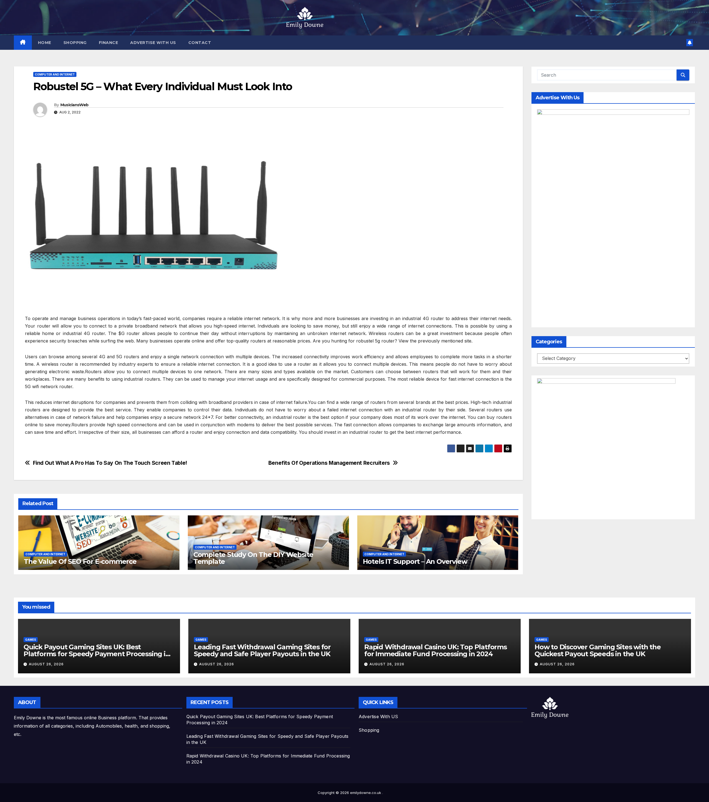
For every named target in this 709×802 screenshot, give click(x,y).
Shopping (75, 42)
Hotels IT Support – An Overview (415, 561)
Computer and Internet (55, 74)
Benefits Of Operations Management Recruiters (329, 463)
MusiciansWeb (74, 104)
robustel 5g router (375, 341)
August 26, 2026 (46, 664)
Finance (108, 42)
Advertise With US (153, 42)
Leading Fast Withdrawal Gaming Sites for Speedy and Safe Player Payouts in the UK (262, 650)
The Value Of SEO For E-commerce (80, 561)
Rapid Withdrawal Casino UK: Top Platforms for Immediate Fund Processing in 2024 (435, 650)
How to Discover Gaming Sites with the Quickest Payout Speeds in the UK (598, 650)
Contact (199, 42)
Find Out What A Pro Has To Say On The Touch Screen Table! (110, 463)
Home (44, 42)
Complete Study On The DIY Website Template (253, 558)
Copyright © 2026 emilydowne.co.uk (350, 792)
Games (30, 639)
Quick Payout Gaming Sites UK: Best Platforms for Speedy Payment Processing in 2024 (97, 654)
